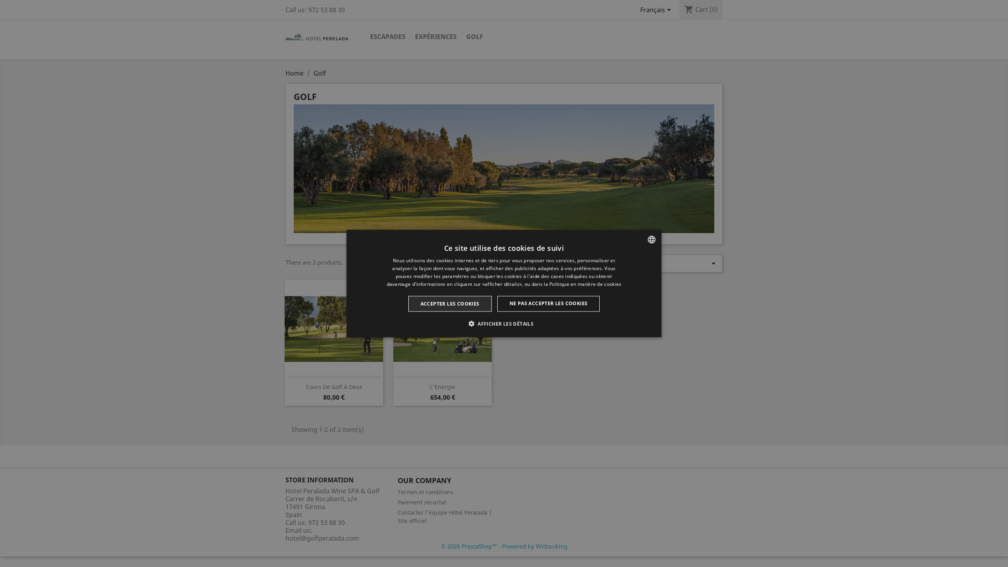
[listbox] (652, 240)
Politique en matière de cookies (585, 283)
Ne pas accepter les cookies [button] (549, 303)
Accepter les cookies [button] (450, 303)
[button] (504, 323)
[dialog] (504, 283)
